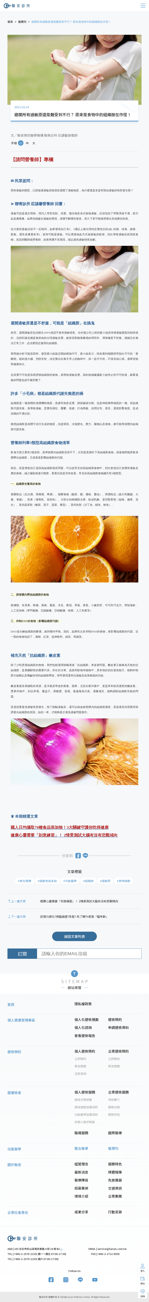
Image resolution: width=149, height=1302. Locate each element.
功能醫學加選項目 (86, 1114)
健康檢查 (14, 1092)
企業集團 (115, 1196)
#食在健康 (24, 881)
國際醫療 (115, 1132)
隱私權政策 (83, 1003)
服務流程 (114, 1114)
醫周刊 (113, 1148)
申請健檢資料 (118, 1027)
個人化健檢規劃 (86, 1019)
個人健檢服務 (84, 1091)
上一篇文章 (18, 901)
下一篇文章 (18, 916)
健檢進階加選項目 (86, 1107)
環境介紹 (81, 1196)
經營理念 (81, 1163)
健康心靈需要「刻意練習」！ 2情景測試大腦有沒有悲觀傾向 (79, 901)
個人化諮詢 (83, 1027)
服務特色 (115, 1163)
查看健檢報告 (84, 1035)
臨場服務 (81, 1132)
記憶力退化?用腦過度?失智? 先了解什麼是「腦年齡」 (74, 916)
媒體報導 (115, 1172)
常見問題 (80, 1066)
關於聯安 (14, 1164)
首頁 (10, 1004)
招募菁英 (81, 1188)
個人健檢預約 (84, 1051)
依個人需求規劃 (84, 1122)
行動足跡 (115, 1211)
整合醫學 (81, 1148)
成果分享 (81, 1211)
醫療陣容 (81, 1179)
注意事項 (80, 1073)
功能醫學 (14, 1148)
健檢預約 (115, 1019)
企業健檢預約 (118, 1051)
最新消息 (81, 1172)
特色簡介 (114, 1099)
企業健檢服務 (118, 1091)
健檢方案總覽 (83, 1099)
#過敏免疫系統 (47, 881)
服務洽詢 (114, 1107)
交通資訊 (115, 1188)
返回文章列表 (74, 936)
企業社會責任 (17, 1212)
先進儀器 (115, 1179)
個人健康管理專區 (21, 1019)
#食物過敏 (123, 881)
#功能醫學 (70, 881)
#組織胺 (88, 881)
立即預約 (80, 1059)
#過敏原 (105, 881)
